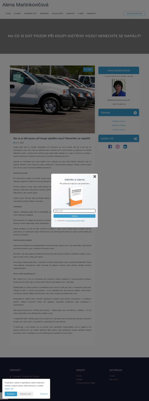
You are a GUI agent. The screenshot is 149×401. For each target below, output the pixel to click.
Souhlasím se (61, 220)
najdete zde (9, 389)
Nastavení (44, 394)
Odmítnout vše (25, 394)
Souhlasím (11, 394)
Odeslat (74, 216)
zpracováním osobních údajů (75, 220)
